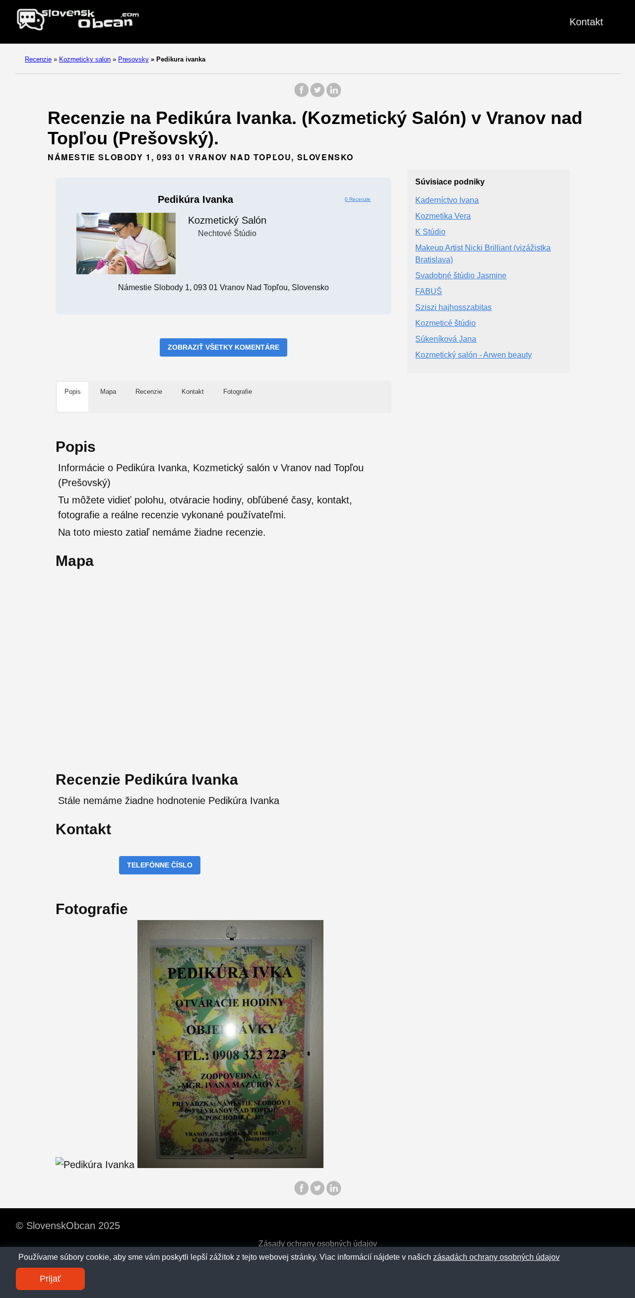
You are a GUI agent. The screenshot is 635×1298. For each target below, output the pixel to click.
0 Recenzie (358, 199)
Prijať (50, 1279)
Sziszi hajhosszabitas (453, 308)
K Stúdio (430, 232)
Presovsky (133, 59)
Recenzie (38, 59)
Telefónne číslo (159, 865)
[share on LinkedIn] (333, 95)
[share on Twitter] (317, 95)
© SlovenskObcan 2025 (68, 1225)
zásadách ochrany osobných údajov (496, 1257)
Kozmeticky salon (85, 59)
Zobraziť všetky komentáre (223, 347)
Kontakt (586, 21)
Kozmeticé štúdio (445, 323)
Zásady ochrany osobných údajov (317, 1243)
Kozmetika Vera (443, 216)
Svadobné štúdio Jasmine (461, 276)
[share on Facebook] (302, 95)
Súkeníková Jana (445, 339)
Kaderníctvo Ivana (447, 200)
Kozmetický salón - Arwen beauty (473, 355)
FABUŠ (428, 292)
